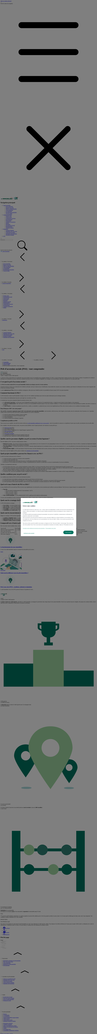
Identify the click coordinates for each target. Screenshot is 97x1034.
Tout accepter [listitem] (68, 532)
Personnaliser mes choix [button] (51, 528)
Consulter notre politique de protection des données (34, 528)
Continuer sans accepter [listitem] (29, 533)
